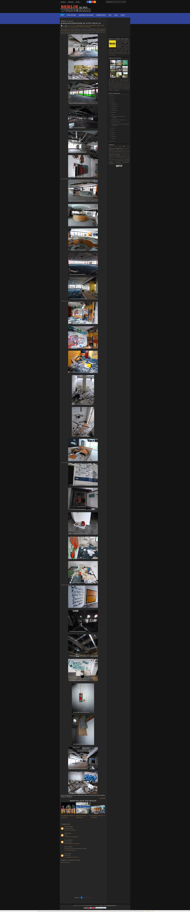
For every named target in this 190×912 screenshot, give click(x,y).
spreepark (120, 159)
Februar (113, 136)
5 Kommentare (88, 26)
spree (116, 159)
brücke (110, 151)
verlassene (81, 26)
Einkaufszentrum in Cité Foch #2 (81, 23)
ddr (116, 151)
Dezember (113, 104)
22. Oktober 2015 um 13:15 (71, 857)
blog (88, 25)
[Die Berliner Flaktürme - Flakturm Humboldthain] (125, 77)
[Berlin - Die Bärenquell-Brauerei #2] (113, 77)
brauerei (128, 150)
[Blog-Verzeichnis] (93, 908)
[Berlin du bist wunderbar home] (76, 7)
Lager (120, 146)
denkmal (120, 151)
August (113, 112)
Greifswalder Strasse (113, 146)
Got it (152, 911)
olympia (113, 157)
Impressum (70, 1)
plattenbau (121, 158)
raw (127, 157)
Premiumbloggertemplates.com (110, 905)
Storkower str (127, 148)
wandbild (111, 163)
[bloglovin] (101, 908)
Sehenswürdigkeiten (65, 26)
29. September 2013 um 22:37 (72, 843)
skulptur (113, 159)
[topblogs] (87, 908)
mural (110, 158)
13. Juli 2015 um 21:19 (70, 850)
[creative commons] (119, 167)
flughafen (124, 153)
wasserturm (116, 163)
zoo (122, 163)
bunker (113, 151)
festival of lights (115, 153)
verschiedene (126, 162)
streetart (127, 159)
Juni (112, 128)
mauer (128, 156)
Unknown (66, 826)
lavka (65, 833)
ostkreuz (117, 157)
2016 (111, 95)
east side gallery (126, 151)
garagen (128, 153)
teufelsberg (111, 160)
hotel (114, 156)
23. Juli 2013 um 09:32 (70, 830)
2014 (111, 100)
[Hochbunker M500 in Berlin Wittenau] (113, 71)
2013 (111, 102)
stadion (123, 159)
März (112, 134)
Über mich (63, 1)
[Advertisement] (120, 27)
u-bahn (115, 160)
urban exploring (75, 26)
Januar (113, 138)
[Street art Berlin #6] (119, 77)
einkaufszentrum (93, 25)
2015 (111, 98)
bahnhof (123, 150)
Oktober (113, 108)
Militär (124, 146)
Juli (112, 114)
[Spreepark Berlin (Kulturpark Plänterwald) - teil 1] (125, 65)
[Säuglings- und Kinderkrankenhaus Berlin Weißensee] (113, 65)
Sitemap (77, 1)
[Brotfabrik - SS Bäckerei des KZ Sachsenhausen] (125, 71)
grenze (122, 155)
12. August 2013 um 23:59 (71, 836)
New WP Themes (89, 905)
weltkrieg (120, 163)
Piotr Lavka (102, 798)
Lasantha (101, 905)
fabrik (110, 153)
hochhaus (111, 156)
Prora (128, 146)
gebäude (99, 25)
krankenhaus (123, 156)
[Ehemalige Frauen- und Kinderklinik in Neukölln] (119, 65)
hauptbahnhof (127, 154)
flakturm (120, 153)
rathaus (125, 157)
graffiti (102, 25)
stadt (71, 26)
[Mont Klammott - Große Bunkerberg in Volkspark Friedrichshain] (119, 71)
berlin (85, 25)
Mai (112, 130)
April (112, 132)
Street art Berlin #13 (115, 122)
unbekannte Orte (121, 160)
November (113, 106)
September (113, 110)
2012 (111, 141)
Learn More (147, 911)
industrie (118, 156)
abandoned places (80, 25)
